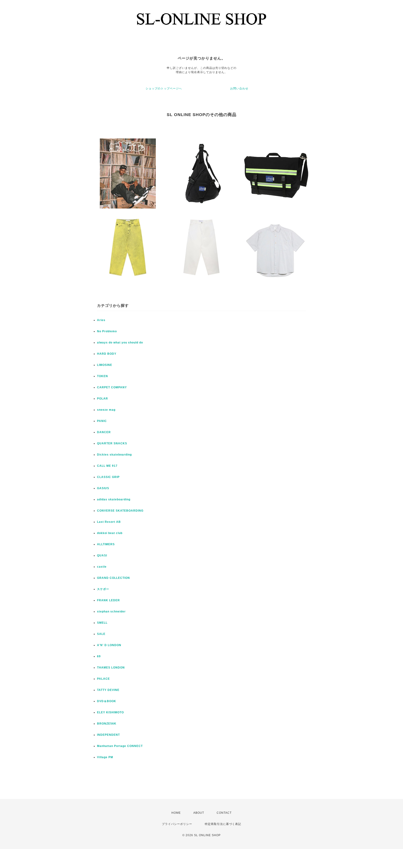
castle (102, 566)
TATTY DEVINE (108, 690)
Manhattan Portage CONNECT (120, 746)
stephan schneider (111, 611)
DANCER (104, 432)
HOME (176, 812)
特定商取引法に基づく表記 (223, 824)
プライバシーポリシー (177, 824)
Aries (101, 320)
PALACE (103, 678)
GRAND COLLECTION (113, 578)
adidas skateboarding (113, 499)
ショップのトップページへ (164, 88)
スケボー (103, 589)
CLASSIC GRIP (108, 477)
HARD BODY (106, 353)
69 (99, 656)
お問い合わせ (239, 88)
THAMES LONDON (111, 667)
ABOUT (198, 812)
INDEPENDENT (108, 734)
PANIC (102, 421)
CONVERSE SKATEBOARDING (120, 510)
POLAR (102, 398)
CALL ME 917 (107, 465)
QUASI (102, 555)
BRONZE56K (106, 723)
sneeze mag (106, 409)
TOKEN (102, 376)
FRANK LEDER (108, 600)
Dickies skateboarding (114, 454)
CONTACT (224, 812)
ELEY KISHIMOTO (110, 712)
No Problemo (107, 331)
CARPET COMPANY (112, 387)
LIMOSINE (104, 365)
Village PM (105, 757)
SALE (101, 634)
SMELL (102, 622)
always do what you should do (120, 342)
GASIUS (103, 488)
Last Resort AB (109, 522)
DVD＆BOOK (106, 701)
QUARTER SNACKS (112, 443)
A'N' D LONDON (109, 645)
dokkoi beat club (109, 533)
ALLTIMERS (106, 544)
